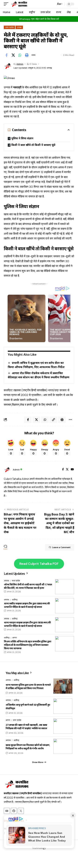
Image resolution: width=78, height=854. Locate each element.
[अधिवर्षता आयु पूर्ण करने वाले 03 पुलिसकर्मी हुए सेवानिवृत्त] (62, 706)
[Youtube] (7, 811)
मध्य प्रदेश (16, 580)
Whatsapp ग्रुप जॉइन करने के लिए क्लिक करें (39, 19)
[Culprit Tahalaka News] (19, 4)
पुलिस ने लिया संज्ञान (22, 138)
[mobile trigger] (7, 4)
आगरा (14, 637)
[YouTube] (72, 469)
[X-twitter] (21, 811)
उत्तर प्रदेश (9, 27)
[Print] (26, 55)
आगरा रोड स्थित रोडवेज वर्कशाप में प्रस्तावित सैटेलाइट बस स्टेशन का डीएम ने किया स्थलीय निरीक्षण (38, 375)
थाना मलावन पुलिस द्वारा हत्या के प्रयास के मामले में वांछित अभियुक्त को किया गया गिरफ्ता (28, 686)
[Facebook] (63, 469)
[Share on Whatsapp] (20, 55)
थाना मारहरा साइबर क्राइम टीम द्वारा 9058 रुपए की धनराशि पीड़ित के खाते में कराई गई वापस (27, 624)
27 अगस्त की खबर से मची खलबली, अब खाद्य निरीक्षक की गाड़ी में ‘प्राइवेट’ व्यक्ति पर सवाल (26, 726)
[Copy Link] (53, 419)
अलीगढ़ (14, 599)
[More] (33, 55)
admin (19, 64)
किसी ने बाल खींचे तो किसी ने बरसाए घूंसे (33, 145)
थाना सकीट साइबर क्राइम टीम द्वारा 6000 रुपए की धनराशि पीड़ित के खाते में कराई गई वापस (27, 605)
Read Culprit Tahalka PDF (39, 564)
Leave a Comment (61, 547)
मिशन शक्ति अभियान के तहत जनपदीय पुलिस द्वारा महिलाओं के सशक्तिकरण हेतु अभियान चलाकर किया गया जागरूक (27, 645)
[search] (52, 4)
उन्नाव (19, 27)
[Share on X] (13, 55)
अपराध (6, 580)
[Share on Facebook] (6, 55)
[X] (67, 469)
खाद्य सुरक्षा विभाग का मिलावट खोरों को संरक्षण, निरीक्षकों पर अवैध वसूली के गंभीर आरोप (28, 746)
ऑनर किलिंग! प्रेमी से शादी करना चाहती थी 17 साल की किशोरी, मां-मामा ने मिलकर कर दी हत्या (28, 586)
